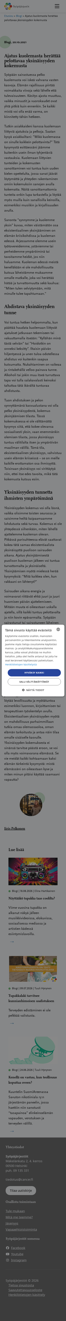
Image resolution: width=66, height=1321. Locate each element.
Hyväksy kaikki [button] (34, 672)
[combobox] (58, 629)
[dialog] (33, 660)
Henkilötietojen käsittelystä (21, 664)
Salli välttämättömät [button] (34, 681)
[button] (33, 690)
